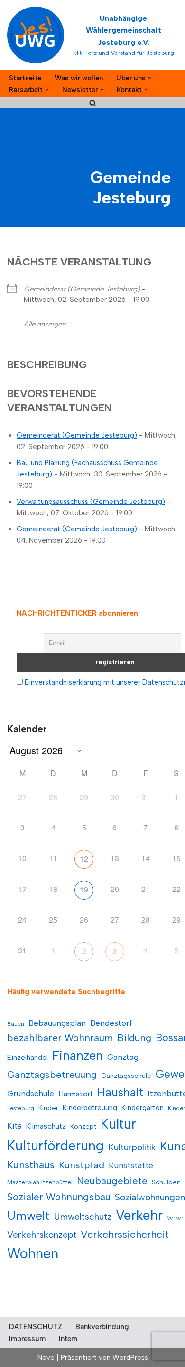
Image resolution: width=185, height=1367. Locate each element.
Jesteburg (20, 1108)
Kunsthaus (31, 1165)
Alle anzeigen (44, 324)
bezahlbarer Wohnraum (60, 1037)
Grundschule (30, 1093)
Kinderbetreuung (90, 1107)
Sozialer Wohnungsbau (59, 1197)
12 (84, 858)
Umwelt (28, 1215)
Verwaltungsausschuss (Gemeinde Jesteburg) (91, 501)
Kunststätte (131, 1165)
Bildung (134, 1037)
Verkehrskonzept (41, 1234)
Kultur (118, 1124)
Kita (14, 1125)
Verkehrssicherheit (125, 1234)
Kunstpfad (81, 1165)
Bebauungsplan (57, 1023)
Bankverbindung (102, 1327)
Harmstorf (75, 1093)
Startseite (25, 78)
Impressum (27, 1338)
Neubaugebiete (112, 1181)
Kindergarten (142, 1107)
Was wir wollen (79, 78)
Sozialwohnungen (150, 1197)
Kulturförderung (55, 1146)
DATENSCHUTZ (35, 1327)
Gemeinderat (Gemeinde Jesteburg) (82, 289)
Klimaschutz (46, 1125)
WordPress (130, 1357)
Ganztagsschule (126, 1076)
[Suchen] (92, 102)
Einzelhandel (27, 1057)
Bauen (15, 1024)
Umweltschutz (82, 1216)
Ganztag (123, 1057)
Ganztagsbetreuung (52, 1074)
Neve (46, 1357)
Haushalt (120, 1092)
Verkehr (139, 1215)
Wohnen (32, 1253)
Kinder (48, 1108)
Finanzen (77, 1055)
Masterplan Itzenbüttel (40, 1182)
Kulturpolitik (132, 1147)
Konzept (83, 1126)
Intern (68, 1338)
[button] (150, 78)
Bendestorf (111, 1023)
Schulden (166, 1182)
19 (84, 889)
